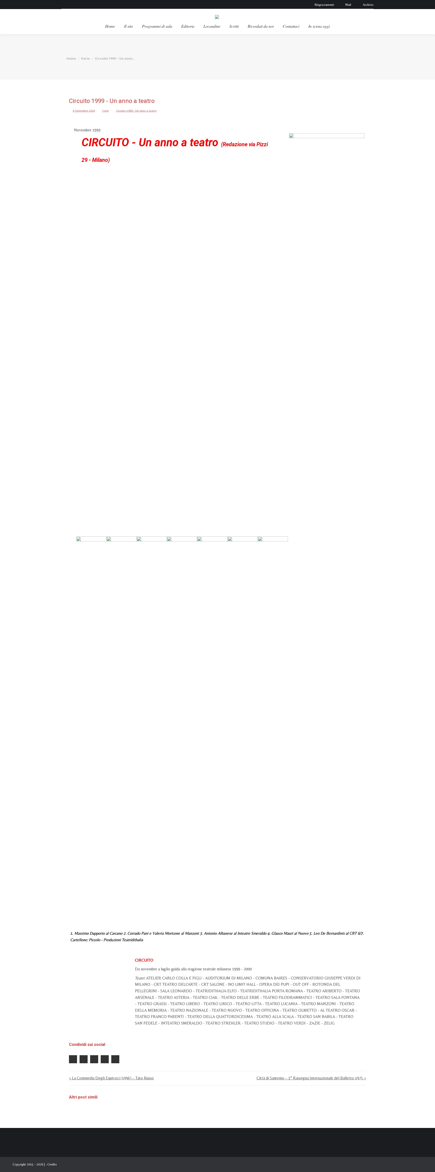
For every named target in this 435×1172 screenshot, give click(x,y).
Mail (348, 5)
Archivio (368, 5)
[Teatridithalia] (273, 725)
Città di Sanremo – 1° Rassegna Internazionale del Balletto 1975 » (311, 1078)
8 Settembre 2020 (84, 110)
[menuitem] (110, 26)
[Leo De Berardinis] (212, 725)
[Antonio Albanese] (152, 725)
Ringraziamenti (324, 5)
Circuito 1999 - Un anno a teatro (136, 110)
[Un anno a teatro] (327, 322)
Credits (52, 1164)
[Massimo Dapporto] (91, 725)
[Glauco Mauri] (182, 725)
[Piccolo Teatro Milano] (243, 725)
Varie (105, 110)
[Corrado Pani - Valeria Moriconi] (121, 725)
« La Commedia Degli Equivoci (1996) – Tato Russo (111, 1078)
